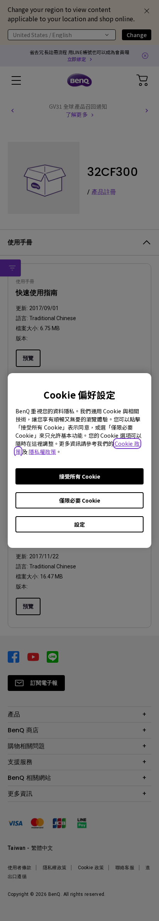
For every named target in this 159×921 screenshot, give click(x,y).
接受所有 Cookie (79, 476)
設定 (79, 524)
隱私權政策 (42, 451)
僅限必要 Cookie (79, 500)
